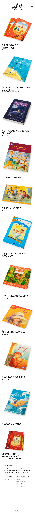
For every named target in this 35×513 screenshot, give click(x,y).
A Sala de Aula (11, 423)
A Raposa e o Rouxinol (10, 46)
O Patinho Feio (11, 208)
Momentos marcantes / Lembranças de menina (12, 458)
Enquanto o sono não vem (14, 254)
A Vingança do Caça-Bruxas (16, 132)
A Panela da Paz (12, 177)
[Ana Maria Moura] (17, 7)
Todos (18, 479)
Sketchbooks (20, 486)
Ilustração (5, 50)
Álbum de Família (13, 331)
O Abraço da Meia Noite (13, 378)
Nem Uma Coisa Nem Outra (15, 297)
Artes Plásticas (20, 481)
